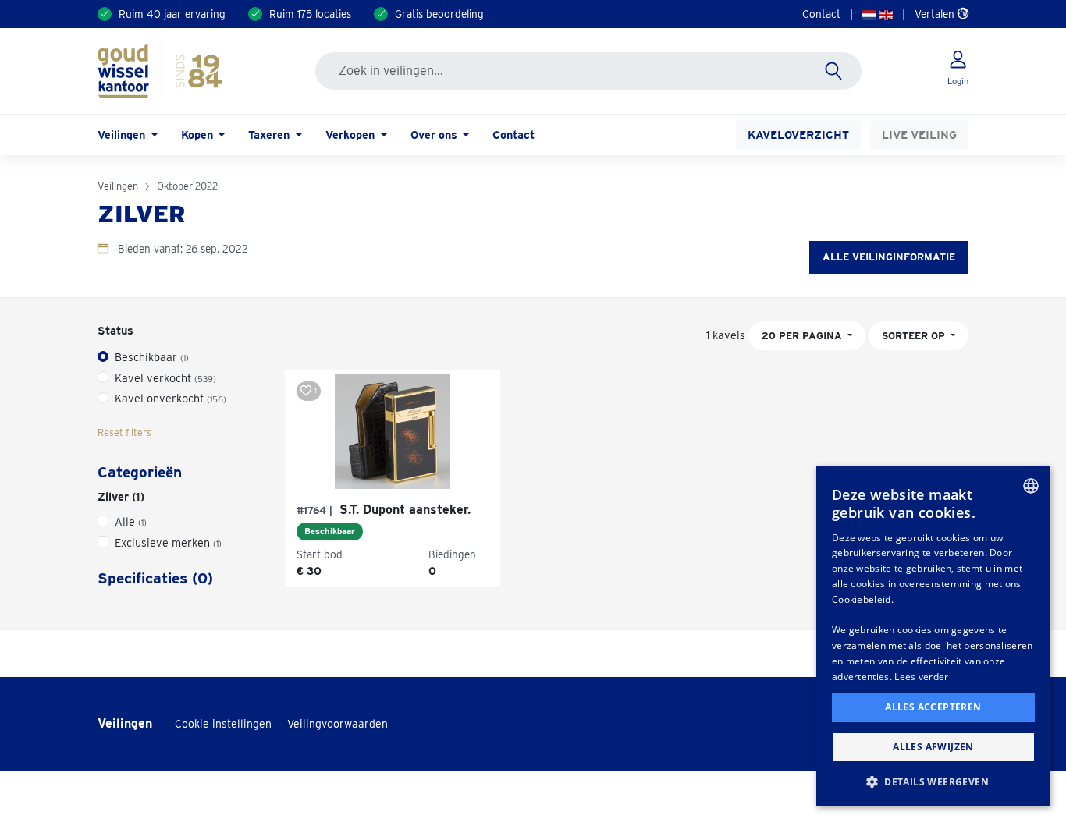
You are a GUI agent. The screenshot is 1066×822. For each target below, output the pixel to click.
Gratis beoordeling (439, 14)
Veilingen (118, 186)
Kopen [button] (198, 134)
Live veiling (919, 134)
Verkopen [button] (351, 134)
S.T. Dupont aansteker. (384, 509)
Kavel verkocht (165, 377)
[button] (933, 781)
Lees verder (921, 676)
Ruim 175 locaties (310, 14)
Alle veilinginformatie (889, 257)
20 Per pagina (803, 336)
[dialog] (933, 636)
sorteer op (915, 336)
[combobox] (1031, 486)
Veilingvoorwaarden (337, 723)
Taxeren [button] (270, 134)
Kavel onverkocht (170, 398)
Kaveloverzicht (798, 134)
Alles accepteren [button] (933, 707)
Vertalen (936, 14)
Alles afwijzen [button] (933, 746)
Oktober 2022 (187, 186)
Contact (821, 14)
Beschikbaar (152, 356)
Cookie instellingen (223, 723)
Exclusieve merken (168, 542)
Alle (131, 521)
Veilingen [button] (123, 134)
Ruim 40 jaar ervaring (172, 14)
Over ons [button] (435, 134)
